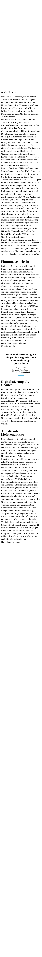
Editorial (4, 828)
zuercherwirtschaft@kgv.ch (9, 865)
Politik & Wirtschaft (7, 830)
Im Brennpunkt (6, 818)
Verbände (4, 841)
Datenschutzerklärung (8, 882)
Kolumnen (4, 838)
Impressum (4, 885)
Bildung (3, 823)
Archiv (3, 843)
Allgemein (4, 820)
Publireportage (6, 833)
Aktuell (3, 836)
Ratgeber (4, 825)
